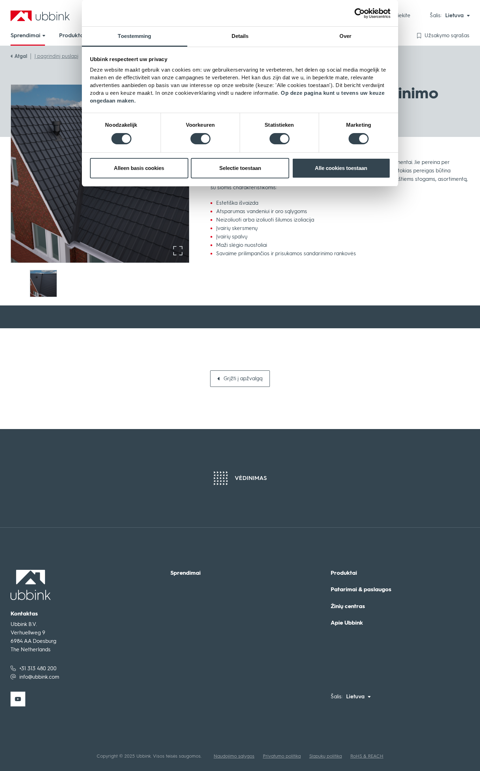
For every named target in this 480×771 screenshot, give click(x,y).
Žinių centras (348, 606)
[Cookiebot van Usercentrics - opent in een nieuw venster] (359, 13)
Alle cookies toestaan (341, 168)
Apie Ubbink (347, 623)
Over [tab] (345, 36)
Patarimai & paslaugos (361, 589)
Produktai (344, 573)
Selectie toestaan (240, 168)
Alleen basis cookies (139, 168)
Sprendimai (185, 573)
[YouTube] (18, 699)
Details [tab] (240, 36)
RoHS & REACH (366, 756)
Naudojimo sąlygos (234, 756)
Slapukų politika (325, 756)
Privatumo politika (282, 756)
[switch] (200, 138)
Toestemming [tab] (134, 36)
